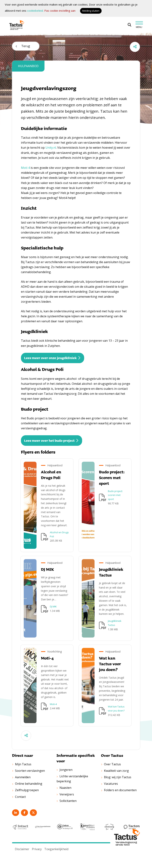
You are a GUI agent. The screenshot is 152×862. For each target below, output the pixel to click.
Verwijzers (67, 794)
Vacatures (111, 784)
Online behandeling (28, 784)
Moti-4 (53, 704)
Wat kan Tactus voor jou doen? (116, 708)
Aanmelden (23, 777)
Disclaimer (22, 849)
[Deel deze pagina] (135, 47)
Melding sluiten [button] (90, 10)
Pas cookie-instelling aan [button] (59, 10)
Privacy (37, 849)
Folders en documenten (120, 790)
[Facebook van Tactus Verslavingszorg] (24, 813)
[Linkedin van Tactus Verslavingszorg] (15, 813)
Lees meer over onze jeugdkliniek (50, 357)
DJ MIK (53, 606)
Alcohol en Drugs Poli (59, 534)
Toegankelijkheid (56, 849)
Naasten (65, 788)
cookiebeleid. (35, 10)
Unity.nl (50, 148)
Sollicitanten (68, 801)
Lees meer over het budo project (49, 440)
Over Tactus (112, 764)
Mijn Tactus (23, 764)
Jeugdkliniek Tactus (114, 623)
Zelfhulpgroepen (27, 790)
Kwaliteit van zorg (116, 771)
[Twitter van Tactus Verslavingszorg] (33, 813)
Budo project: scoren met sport (115, 495)
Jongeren (66, 770)
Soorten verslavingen (30, 771)
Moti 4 (25, 168)
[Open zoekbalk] (129, 25)
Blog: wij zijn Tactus (117, 777)
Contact (20, 797)
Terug (25, 46)
